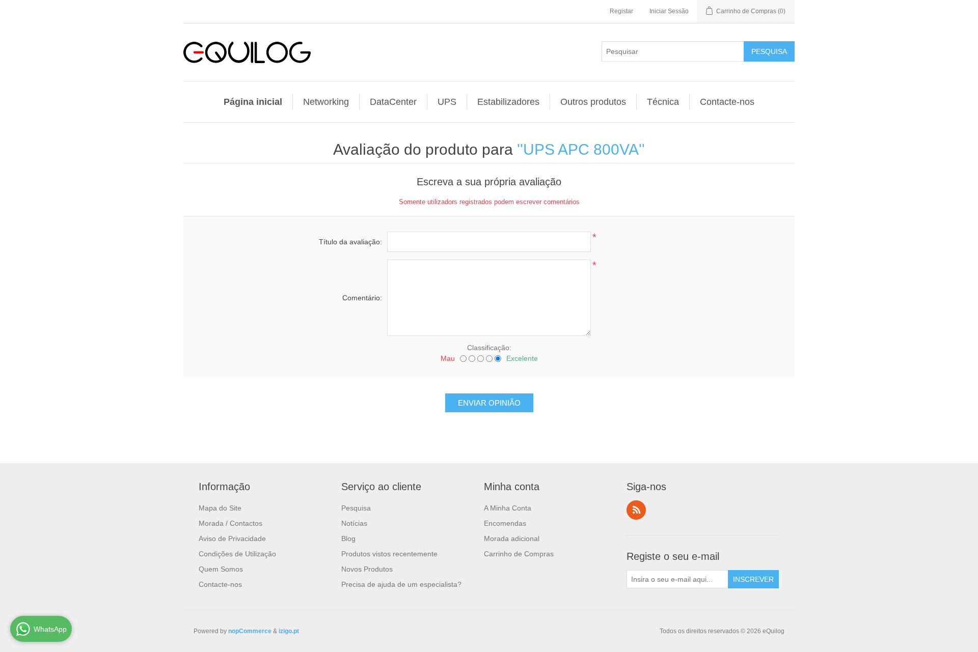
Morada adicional (511, 538)
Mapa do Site (220, 508)
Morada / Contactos (230, 523)
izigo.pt (289, 631)
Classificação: (489, 348)
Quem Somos (221, 569)
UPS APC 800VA (581, 149)
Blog (348, 538)
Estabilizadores (508, 102)
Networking (326, 102)
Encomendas (505, 523)
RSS (636, 510)
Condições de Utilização (237, 554)
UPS (447, 102)
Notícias (354, 523)
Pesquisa (356, 508)
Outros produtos (593, 102)
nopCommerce (249, 631)
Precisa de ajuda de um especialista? (401, 584)
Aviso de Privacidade (232, 538)
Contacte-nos (727, 102)
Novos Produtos (367, 569)
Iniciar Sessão (669, 11)
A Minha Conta (507, 508)
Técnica (663, 102)
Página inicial (253, 102)
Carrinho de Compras (519, 554)
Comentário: (362, 298)
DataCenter (393, 102)
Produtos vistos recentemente (389, 554)
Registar (621, 11)
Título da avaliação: (350, 242)
